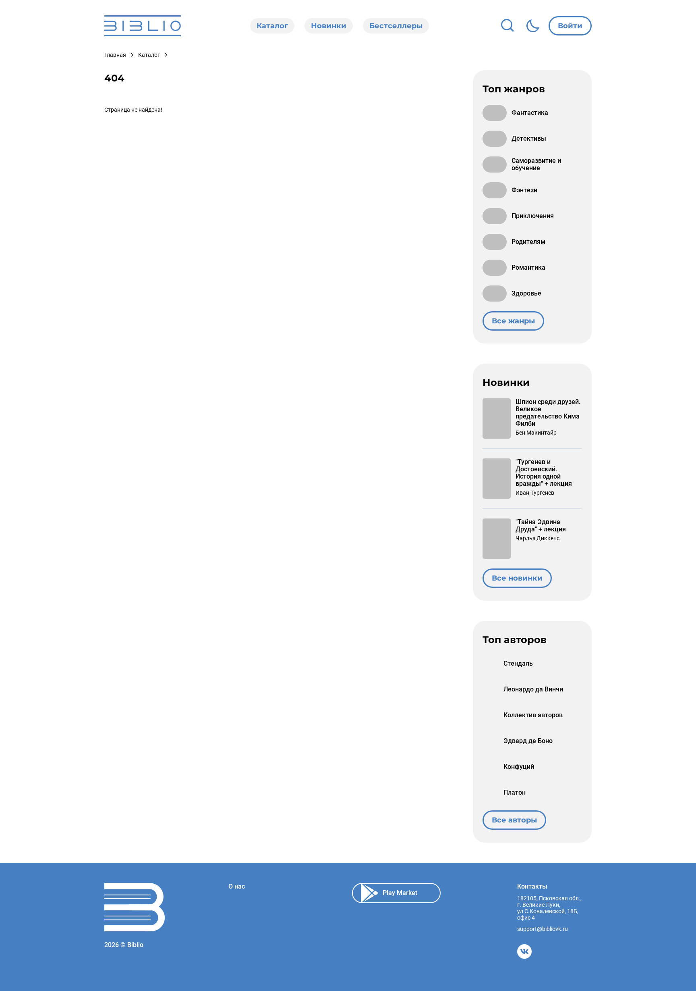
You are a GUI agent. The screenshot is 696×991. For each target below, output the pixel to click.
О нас (236, 886)
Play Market (400, 893)
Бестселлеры (396, 25)
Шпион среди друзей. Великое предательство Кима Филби (548, 412)
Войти (570, 25)
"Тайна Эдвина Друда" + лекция (541, 525)
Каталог (272, 25)
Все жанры (513, 320)
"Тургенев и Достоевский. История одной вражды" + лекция (544, 472)
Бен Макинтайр (536, 432)
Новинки (328, 25)
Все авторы (514, 820)
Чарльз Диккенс (537, 538)
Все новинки (517, 578)
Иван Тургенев (535, 492)
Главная (115, 55)
